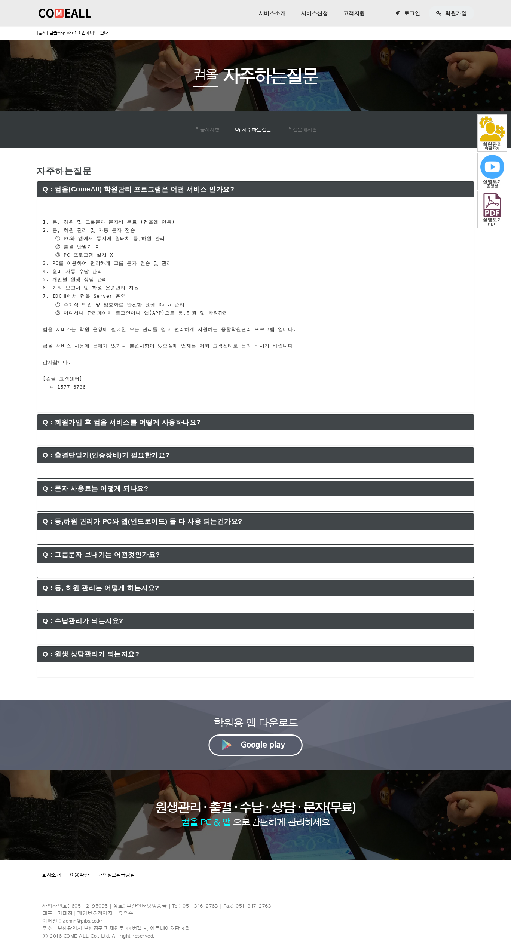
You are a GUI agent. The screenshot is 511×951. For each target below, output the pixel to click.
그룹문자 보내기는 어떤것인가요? (101, 554)
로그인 (411, 13)
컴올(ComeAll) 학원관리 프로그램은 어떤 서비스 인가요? (138, 189)
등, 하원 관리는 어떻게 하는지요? (101, 588)
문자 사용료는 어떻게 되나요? (95, 488)
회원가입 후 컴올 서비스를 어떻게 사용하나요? (122, 422)
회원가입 (455, 13)
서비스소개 (272, 13)
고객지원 (354, 13)
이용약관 (79, 875)
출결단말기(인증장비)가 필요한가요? (106, 455)
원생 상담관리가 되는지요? (91, 654)
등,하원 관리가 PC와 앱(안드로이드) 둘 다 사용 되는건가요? (142, 521)
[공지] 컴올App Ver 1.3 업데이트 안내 (72, 32)
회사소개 (51, 875)
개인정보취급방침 (116, 875)
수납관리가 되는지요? (83, 621)
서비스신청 (314, 13)
